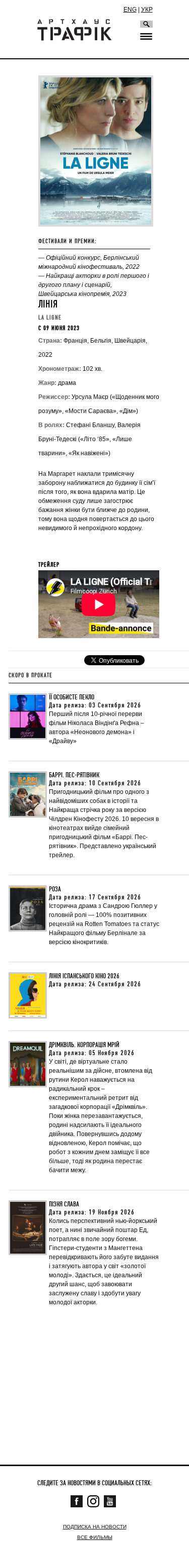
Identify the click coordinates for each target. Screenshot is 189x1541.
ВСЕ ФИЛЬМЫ (94, 1537)
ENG (130, 9)
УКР (147, 9)
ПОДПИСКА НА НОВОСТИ (95, 1526)
